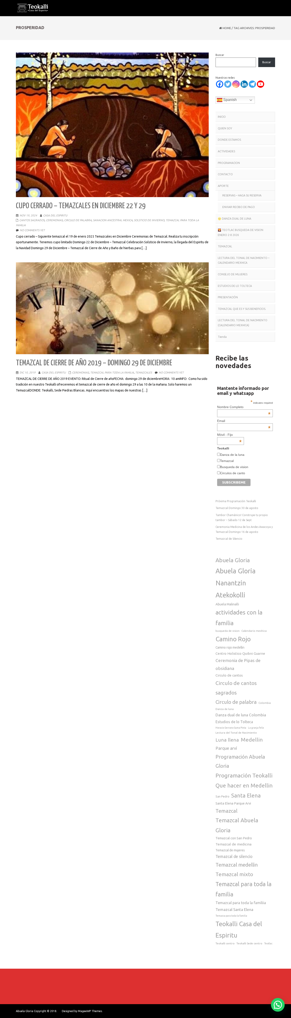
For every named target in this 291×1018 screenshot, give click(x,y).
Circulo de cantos (229, 675)
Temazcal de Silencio (229, 538)
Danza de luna (225, 708)
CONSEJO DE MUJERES (232, 274)
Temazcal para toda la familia (243, 889)
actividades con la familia (239, 617)
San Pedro (222, 796)
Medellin (252, 739)
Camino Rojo (233, 638)
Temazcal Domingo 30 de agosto (237, 507)
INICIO (222, 116)
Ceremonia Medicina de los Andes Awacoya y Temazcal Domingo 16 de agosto (244, 529)
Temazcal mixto (234, 874)
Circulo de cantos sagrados (236, 687)
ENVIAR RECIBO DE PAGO (238, 207)
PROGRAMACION (229, 162)
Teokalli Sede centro (249, 943)
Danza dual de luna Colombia (241, 715)
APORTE (223, 185)
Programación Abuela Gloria (240, 761)
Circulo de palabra (236, 702)
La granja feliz (256, 727)
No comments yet (32, 230)
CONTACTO (225, 174)
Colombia (264, 702)
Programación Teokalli (244, 775)
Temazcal (227, 461)
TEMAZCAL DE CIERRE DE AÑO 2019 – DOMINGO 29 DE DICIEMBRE (94, 363)
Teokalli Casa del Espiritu (239, 929)
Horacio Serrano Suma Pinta (231, 727)
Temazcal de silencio (234, 856)
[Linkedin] (244, 84)
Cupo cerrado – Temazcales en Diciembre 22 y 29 (81, 206)
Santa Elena (246, 795)
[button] (278, 1005)
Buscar (220, 54)
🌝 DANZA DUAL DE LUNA (234, 218)
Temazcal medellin (237, 865)
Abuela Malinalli (227, 604)
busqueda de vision (228, 630)
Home (227, 28)
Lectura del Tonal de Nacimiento (236, 732)
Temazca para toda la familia (231, 915)
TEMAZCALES (143, 372)
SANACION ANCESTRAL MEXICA (113, 220)
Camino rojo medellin (230, 647)
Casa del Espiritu (55, 215)
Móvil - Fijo (229, 434)
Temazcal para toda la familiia (241, 903)
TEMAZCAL (225, 246)
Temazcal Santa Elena (234, 909)
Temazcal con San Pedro (234, 838)
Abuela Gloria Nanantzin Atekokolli (236, 583)
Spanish (229, 100)
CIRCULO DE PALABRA (78, 220)
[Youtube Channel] (260, 84)
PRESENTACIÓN (228, 297)
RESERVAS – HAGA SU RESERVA (241, 195)
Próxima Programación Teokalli (236, 501)
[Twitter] (227, 84)
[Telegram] (252, 84)
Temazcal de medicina (233, 844)
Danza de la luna (232, 454)
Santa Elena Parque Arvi (233, 803)
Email (243, 421)
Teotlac (268, 943)
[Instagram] (236, 84)
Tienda (222, 336)
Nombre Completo (243, 407)
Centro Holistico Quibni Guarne (240, 653)
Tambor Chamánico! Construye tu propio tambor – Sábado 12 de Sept (242, 518)
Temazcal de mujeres (230, 850)
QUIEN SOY (225, 128)
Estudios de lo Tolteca (234, 722)
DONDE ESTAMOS (229, 139)
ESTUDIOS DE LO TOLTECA (235, 285)
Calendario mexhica (254, 630)
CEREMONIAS (54, 220)
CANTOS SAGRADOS (32, 220)
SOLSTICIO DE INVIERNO (149, 220)
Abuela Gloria (233, 560)
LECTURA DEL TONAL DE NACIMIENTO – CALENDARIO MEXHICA (243, 260)
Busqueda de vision (234, 467)
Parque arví (226, 748)
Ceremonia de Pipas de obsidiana (238, 664)
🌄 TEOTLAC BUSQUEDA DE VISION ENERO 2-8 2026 (240, 232)
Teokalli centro (225, 943)
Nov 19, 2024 (28, 215)
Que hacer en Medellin (244, 785)
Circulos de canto (232, 473)
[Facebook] (219, 84)
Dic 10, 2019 (27, 372)
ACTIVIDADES (226, 151)
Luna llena (227, 739)
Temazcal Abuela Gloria (237, 825)
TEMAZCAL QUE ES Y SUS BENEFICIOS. (242, 308)
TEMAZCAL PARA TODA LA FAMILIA (112, 372)
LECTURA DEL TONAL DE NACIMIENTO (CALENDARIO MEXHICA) (242, 323)
